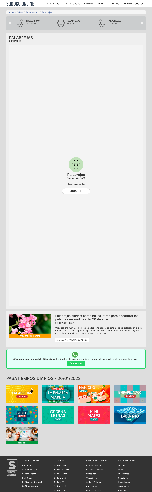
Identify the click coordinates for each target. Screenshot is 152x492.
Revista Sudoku (29, 474)
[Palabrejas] (22, 394)
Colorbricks (123, 478)
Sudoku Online (20, 3)
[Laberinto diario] (130, 414)
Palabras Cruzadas (94, 469)
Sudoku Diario (60, 465)
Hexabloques (124, 482)
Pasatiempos (32, 12)
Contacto (26, 465)
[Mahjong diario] (94, 394)
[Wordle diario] (58, 394)
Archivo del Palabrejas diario (71, 340)
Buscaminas (123, 474)
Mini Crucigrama (93, 490)
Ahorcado (122, 490)
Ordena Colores (93, 482)
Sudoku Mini (60, 486)
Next (142, 23)
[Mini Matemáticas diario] (94, 414)
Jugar (74, 191)
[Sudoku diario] (22, 435)
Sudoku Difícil (60, 474)
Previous (9, 23)
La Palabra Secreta (94, 465)
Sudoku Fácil (60, 482)
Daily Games (28, 478)
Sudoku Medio (61, 478)
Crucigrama (91, 486)
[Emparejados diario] (130, 394)
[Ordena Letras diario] (58, 414)
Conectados (123, 486)
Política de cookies (30, 486)
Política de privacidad (32, 482)
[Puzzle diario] (22, 414)
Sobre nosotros (29, 469)
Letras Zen (91, 474)
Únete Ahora (76, 363)
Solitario (122, 465)
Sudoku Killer (60, 490)
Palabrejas (47, 12)
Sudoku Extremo (61, 469)
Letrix (120, 469)
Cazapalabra (91, 478)
